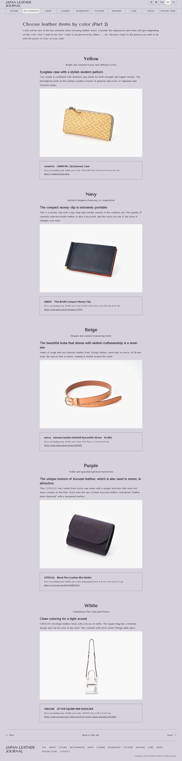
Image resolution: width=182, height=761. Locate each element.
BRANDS (116, 11)
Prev (11, 735)
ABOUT (52, 748)
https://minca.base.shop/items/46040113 (63, 445)
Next (170, 735)
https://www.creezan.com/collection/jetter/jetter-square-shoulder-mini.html (80, 717)
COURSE (65, 11)
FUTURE (14, 11)
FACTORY (99, 11)
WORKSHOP (82, 11)
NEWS (150, 11)
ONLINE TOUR (49, 752)
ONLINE (167, 11)
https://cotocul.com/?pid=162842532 (61, 585)
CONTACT (65, 752)
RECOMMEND (31, 11)
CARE (133, 11)
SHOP (48, 11)
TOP (44, 748)
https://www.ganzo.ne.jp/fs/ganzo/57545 (63, 309)
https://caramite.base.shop (56, 174)
